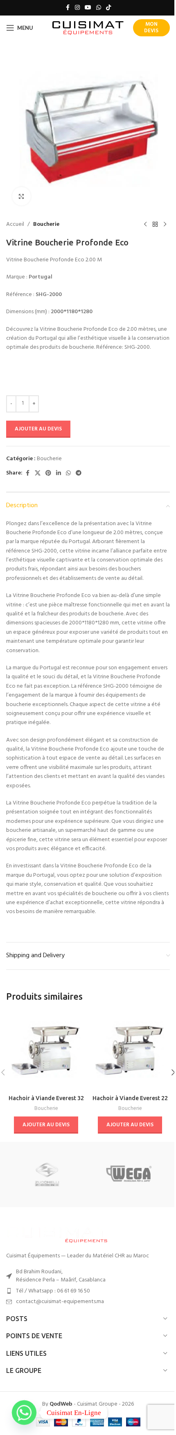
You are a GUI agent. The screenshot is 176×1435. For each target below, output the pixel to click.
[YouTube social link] (88, 8)
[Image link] (57, 1233)
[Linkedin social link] (58, 473)
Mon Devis (151, 27)
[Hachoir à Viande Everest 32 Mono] (46, 1051)
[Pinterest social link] (48, 473)
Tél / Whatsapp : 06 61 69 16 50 (53, 1291)
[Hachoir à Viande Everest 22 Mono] (130, 1051)
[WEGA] (129, 1174)
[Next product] (165, 225)
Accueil (15, 224)
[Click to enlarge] (21, 196)
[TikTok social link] (108, 8)
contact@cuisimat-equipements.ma (60, 1301)
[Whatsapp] (24, 1412)
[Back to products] (155, 225)
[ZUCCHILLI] (47, 1174)
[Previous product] (145, 225)
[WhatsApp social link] (99, 8)
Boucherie (46, 224)
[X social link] (37, 473)
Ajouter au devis (38, 429)
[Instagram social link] (77, 8)
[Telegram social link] (78, 473)
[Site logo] (88, 28)
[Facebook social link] (67, 8)
